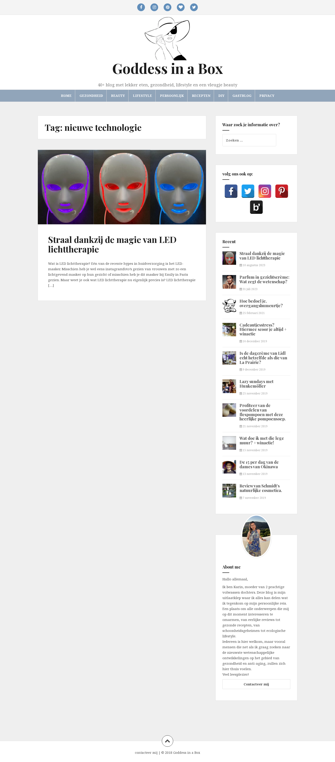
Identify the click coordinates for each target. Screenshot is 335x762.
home (66, 95)
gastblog (241, 95)
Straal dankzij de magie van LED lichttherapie (112, 244)
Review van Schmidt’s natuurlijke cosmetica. (261, 488)
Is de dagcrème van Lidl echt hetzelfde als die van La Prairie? (263, 357)
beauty (118, 95)
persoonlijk (172, 95)
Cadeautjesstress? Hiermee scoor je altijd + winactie (263, 329)
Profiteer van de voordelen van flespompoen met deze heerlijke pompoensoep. (263, 412)
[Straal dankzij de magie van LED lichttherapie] (60, 186)
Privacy (266, 95)
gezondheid (91, 95)
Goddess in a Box (167, 68)
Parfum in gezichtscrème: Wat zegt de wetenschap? (264, 279)
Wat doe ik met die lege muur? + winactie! (262, 440)
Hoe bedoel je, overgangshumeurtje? (261, 303)
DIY (221, 95)
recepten (201, 95)
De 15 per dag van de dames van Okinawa (259, 464)
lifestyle (142, 95)
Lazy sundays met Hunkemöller (256, 384)
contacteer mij (146, 752)
